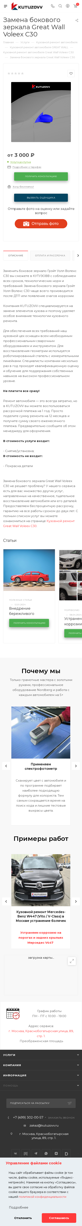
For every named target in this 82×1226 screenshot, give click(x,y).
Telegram (36, 1153)
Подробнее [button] (18, 1207)
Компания (12, 1065)
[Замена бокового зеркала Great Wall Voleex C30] (41, 112)
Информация (14, 1075)
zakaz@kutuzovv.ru (44, 1125)
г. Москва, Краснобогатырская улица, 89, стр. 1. (43, 1136)
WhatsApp (46, 1153)
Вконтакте (15, 1153)
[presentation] (6, 766)
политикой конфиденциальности (42, 1197)
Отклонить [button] (23, 1218)
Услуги (9, 1055)
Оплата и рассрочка (50, 255)
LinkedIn (66, 1153)
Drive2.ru (25, 1153)
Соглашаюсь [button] (59, 1218)
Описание (15, 255)
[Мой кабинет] (67, 6)
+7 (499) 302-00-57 (28, 1117)
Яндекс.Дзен (56, 1153)
